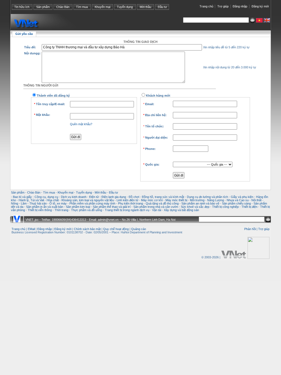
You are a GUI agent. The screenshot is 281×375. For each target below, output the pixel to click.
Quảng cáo (138, 229)
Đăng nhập (240, 6)
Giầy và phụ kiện (242, 196)
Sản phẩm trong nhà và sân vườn (155, 206)
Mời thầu (145, 7)
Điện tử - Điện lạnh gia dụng (107, 196)
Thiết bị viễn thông (40, 210)
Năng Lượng (215, 200)
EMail (31, 229)
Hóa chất (53, 200)
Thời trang (61, 210)
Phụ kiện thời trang (130, 203)
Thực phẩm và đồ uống (86, 210)
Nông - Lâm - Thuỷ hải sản (29, 203)
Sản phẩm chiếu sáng (236, 203)
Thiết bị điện (249, 206)
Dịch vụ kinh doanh (73, 196)
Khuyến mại (102, 7)
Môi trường (197, 200)
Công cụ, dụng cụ (46, 196)
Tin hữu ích (21, 7)
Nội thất (256, 200)
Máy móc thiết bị (176, 200)
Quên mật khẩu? (81, 124)
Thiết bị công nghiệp (225, 206)
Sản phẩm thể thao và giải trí (112, 206)
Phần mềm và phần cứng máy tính (92, 203)
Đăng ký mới (260, 6)
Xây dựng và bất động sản (181, 210)
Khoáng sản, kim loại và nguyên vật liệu (87, 200)
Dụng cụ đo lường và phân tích (207, 196)
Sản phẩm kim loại (78, 206)
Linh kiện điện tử (127, 200)
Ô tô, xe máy (58, 203)
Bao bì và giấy (22, 196)
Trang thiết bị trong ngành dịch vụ (127, 210)
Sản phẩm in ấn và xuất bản (44, 206)
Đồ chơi (134, 196)
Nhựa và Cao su (238, 200)
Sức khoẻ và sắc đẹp (195, 206)
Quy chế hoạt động (116, 229)
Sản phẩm (43, 7)
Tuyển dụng (125, 7)
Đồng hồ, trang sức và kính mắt (163, 196)
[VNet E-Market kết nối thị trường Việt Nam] (233, 257)
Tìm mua (82, 7)
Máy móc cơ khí (152, 200)
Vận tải (156, 210)
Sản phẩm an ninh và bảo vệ (200, 203)
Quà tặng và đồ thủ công (162, 203)
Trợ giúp (223, 6)
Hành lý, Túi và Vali (31, 200)
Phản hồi (250, 229)
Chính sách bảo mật (87, 229)
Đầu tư (162, 7)
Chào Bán (62, 7)
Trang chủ (206, 6)
